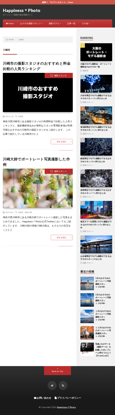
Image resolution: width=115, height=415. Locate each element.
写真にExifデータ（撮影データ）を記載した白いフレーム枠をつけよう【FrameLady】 (103, 350)
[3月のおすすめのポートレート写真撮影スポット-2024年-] (87, 283)
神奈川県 (28, 212)
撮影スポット (60, 171)
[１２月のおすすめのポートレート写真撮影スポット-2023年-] (87, 333)
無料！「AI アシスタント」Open (57, 2)
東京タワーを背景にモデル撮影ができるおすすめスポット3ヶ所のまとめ (96, 224)
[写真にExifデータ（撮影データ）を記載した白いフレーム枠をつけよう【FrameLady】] (87, 349)
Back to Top (57, 371)
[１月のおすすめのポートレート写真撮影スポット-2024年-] (87, 316)
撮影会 (85, 70)
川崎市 (20, 116)
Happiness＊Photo (21, 10)
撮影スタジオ (60, 75)
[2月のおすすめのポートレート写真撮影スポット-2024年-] (87, 300)
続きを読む (62, 141)
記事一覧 (71, 23)
